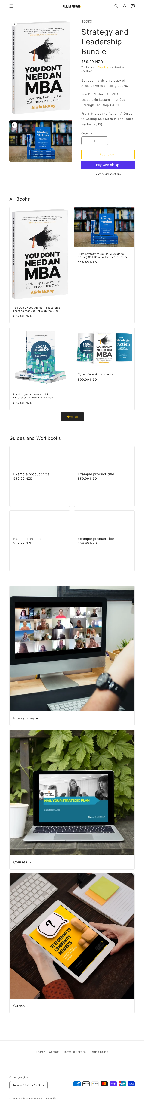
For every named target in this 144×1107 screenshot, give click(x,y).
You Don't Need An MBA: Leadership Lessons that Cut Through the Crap (36, 309)
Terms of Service (75, 1051)
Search (40, 1051)
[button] (11, 6)
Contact (54, 1051)
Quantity (86, 133)
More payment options (108, 173)
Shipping (103, 67)
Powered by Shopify (45, 1098)
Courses (20, 862)
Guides (19, 1006)
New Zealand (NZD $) (26, 1085)
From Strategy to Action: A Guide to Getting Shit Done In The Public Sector (102, 255)
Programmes (24, 718)
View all (72, 416)
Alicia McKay (26, 1098)
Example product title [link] (31, 474)
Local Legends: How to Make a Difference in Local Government (33, 396)
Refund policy (99, 1051)
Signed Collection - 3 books (95, 374)
